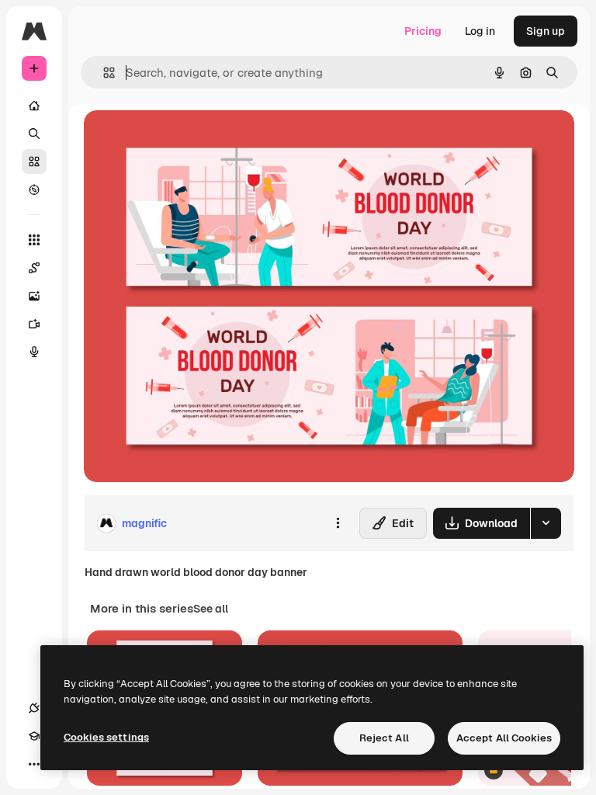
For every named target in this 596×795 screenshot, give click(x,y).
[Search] (34, 133)
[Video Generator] (34, 323)
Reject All (384, 738)
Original (183, 139)
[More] (34, 764)
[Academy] (34, 736)
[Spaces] (34, 267)
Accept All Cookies (504, 738)
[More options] (337, 523)
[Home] (34, 105)
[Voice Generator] (34, 351)
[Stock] (34, 161)
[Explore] (34, 189)
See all (210, 609)
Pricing (423, 31)
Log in (480, 31)
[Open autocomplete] (102, 72)
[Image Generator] (34, 295)
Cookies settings (106, 737)
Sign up (545, 31)
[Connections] (34, 708)
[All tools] (34, 239)
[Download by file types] (545, 523)
